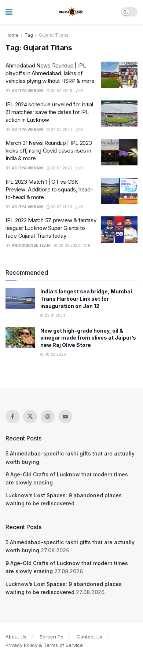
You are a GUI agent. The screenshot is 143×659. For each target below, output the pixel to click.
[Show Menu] (9, 12)
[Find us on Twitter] (30, 416)
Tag (29, 35)
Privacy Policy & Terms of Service (44, 645)
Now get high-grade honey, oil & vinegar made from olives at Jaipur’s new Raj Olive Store (88, 337)
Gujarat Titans (54, 35)
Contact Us (89, 637)
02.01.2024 (54, 315)
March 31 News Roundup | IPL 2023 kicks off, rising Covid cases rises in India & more (49, 150)
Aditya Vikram (27, 90)
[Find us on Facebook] (12, 416)
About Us (16, 637)
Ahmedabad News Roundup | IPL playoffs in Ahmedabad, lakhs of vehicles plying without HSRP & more (50, 73)
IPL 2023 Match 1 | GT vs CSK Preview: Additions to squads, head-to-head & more (49, 189)
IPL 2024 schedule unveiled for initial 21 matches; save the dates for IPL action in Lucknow (49, 112)
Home (12, 35)
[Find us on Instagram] (48, 416)
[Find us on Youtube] (65, 416)
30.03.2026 (61, 90)
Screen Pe (51, 637)
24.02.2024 (61, 129)
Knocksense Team (31, 245)
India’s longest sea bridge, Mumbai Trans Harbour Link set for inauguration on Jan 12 (86, 298)
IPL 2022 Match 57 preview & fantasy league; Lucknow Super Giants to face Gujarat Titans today (51, 228)
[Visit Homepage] (71, 12)
